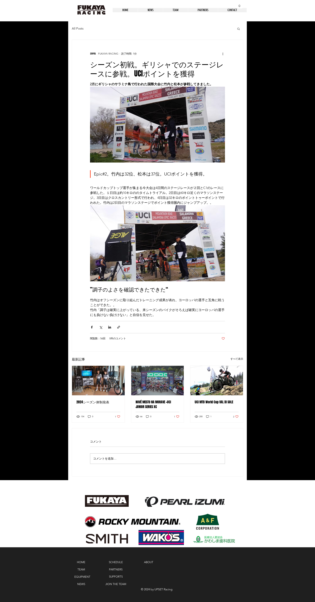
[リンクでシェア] (118, 327)
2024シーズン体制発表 (92, 402)
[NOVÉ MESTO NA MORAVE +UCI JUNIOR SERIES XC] (157, 380)
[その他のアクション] (223, 53)
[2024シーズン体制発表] (98, 380)
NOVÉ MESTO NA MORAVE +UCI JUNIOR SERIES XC (153, 404)
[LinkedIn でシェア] (109, 327)
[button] (239, 4)
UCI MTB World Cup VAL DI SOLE (214, 402)
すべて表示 (236, 358)
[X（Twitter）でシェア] (100, 327)
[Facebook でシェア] (92, 327)
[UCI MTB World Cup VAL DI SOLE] (216, 380)
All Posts (77, 28)
